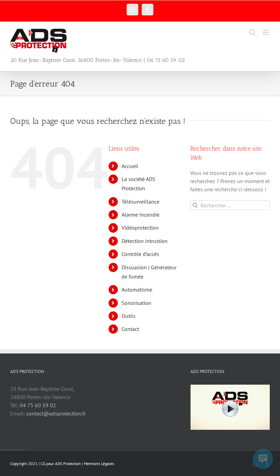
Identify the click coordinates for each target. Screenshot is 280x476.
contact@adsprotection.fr (56, 413)
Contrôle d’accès (140, 253)
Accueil (130, 166)
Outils (129, 315)
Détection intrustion (145, 240)
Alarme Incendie (140, 214)
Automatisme (137, 289)
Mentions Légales (99, 463)
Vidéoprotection (140, 227)
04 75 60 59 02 (38, 405)
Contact (130, 328)
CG (43, 463)
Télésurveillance (140, 201)
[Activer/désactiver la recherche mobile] (252, 32)
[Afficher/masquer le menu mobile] (266, 32)
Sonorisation (136, 302)
